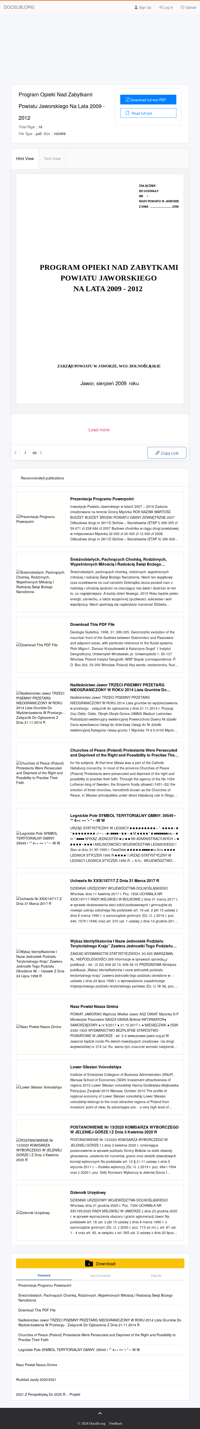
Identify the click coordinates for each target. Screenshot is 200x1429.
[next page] (40, 452)
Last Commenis (100, 1275)
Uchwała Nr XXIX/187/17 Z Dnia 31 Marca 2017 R (114, 880)
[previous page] (15, 452)
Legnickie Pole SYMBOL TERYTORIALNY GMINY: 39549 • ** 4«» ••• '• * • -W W (123, 818)
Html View (25, 158)
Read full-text (141, 113)
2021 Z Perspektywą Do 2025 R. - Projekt (48, 1394)
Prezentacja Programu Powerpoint (102, 498)
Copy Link (169, 453)
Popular (156, 1275)
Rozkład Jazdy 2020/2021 (36, 1379)
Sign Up (144, 7)
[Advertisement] (100, 51)
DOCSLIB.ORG (19, 7)
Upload (190, 7)
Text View (52, 158)
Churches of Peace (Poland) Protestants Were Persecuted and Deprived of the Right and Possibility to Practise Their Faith (123, 752)
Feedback (115, 1423)
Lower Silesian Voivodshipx (95, 1066)
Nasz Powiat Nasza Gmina (94, 1006)
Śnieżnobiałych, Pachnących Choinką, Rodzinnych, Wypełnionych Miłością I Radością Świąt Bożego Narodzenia (118, 562)
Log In (167, 7)
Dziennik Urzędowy (88, 1192)
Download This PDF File (92, 624)
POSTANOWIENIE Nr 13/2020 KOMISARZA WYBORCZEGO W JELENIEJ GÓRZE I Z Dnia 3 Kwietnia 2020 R (124, 1129)
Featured (44, 1275)
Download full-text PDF (148, 99)
